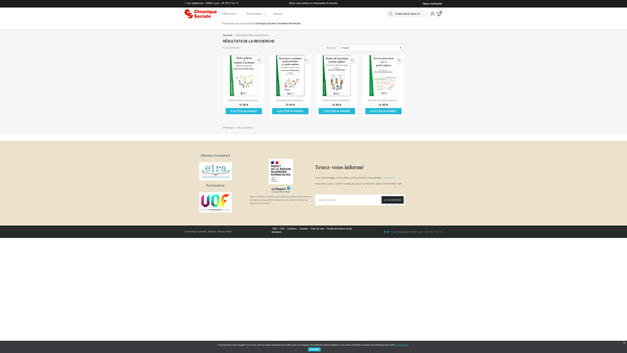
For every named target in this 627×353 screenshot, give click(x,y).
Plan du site (317, 228)
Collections (228, 14)
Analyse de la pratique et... (337, 100)
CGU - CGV (279, 228)
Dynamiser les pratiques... (290, 100)
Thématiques (254, 14)
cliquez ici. (389, 177)
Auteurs (277, 14)
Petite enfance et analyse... (243, 100)
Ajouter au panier (244, 111)
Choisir (371, 48)
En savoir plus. (402, 345)
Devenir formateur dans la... (383, 100)
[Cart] (438, 14)
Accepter (314, 349)
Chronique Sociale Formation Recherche (278, 23)
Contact (303, 228)
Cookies (292, 228)
